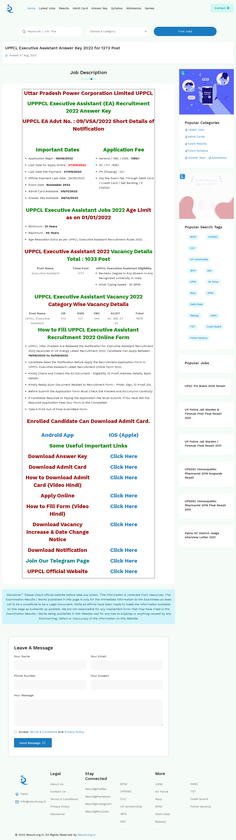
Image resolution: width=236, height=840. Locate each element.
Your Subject (100, 675)
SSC (209, 270)
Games (149, 8)
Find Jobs (185, 31)
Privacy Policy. (74, 732)
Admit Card (80, 8)
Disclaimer (57, 814)
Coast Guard (214, 326)
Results (64, 8)
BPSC (193, 236)
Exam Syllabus (198, 150)
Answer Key (99, 8)
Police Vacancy (198, 338)
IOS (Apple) (124, 435)
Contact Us (58, 791)
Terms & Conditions (43, 732)
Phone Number (25, 675)
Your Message (24, 695)
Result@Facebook (97, 796)
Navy (193, 293)
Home (31, 8)
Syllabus (117, 8)
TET (192, 326)
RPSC (210, 293)
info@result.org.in (33, 801)
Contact (220, 8)
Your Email (98, 656)
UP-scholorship (199, 259)
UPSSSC (213, 236)
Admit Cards (196, 136)
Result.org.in (86, 834)
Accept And (51, 732)
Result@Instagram (98, 804)
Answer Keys (197, 157)
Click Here (123, 477)
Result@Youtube (97, 811)
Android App (57, 435)
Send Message (30, 743)
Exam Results (197, 143)
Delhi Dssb (196, 304)
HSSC (214, 315)
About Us (56, 784)
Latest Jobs (47, 8)
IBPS (193, 270)
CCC (192, 248)
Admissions (133, 8)
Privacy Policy (60, 806)
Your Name (22, 656)
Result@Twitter (96, 789)
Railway (194, 315)
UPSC (193, 281)
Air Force (213, 281)
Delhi (24, 794)
